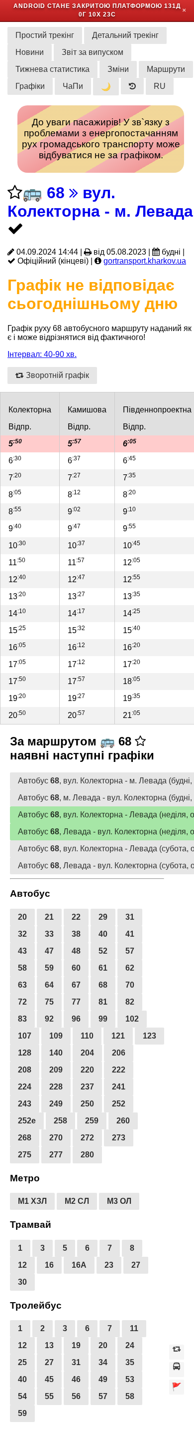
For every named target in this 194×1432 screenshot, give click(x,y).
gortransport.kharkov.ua (144, 261)
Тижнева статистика (52, 69)
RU (160, 86)
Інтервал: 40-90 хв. (42, 354)
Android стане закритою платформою (87, 5)
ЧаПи (73, 86)
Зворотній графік (56, 375)
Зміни (118, 69)
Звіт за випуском (92, 52)
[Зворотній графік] (176, 1352)
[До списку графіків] (176, 1369)
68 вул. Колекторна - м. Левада (100, 202)
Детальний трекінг (125, 35)
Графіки (30, 86)
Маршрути (166, 69)
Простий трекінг (44, 35)
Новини (29, 52)
